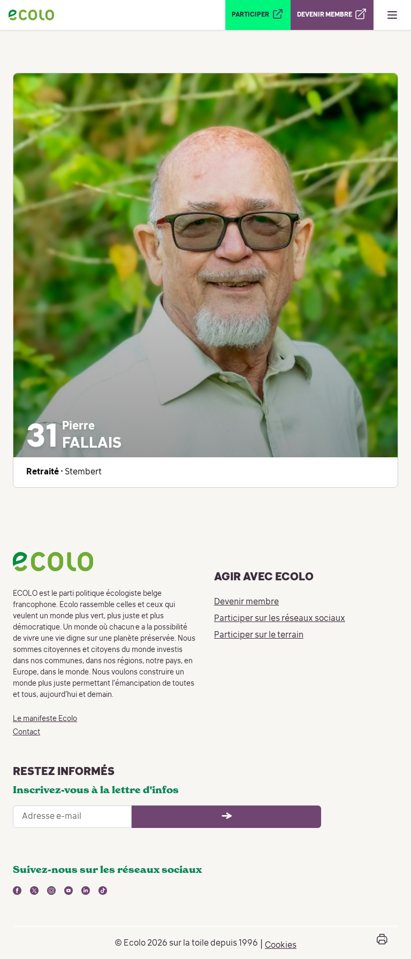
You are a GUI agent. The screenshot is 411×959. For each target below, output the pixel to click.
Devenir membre (246, 602)
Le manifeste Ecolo (45, 719)
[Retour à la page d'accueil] (31, 15)
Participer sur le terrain (258, 635)
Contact (26, 732)
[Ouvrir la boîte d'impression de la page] (382, 943)
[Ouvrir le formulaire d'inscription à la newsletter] (226, 816)
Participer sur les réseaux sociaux (279, 619)
